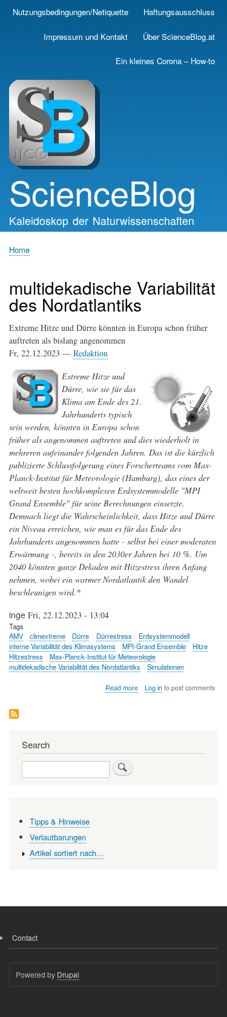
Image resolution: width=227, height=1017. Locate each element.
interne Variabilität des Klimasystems (62, 646)
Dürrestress (114, 636)
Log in (153, 687)
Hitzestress (26, 656)
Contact (25, 937)
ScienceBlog (102, 192)
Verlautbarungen (58, 837)
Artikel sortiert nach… (67, 852)
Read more (121, 688)
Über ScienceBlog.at (179, 36)
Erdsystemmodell (164, 636)
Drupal (68, 974)
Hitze (200, 646)
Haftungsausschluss (179, 12)
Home (19, 249)
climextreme (47, 636)
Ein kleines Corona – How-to (165, 61)
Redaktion (90, 353)
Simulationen (165, 667)
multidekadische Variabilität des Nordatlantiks (74, 667)
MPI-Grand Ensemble (154, 646)
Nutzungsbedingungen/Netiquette (70, 12)
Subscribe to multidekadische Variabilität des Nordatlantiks (14, 715)
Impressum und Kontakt (86, 36)
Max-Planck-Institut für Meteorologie (103, 656)
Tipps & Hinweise (60, 821)
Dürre (80, 636)
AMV (16, 636)
